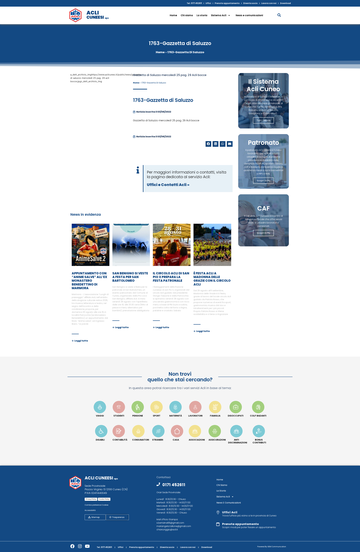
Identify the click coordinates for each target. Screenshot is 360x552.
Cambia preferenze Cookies (96, 505)
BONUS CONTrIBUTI (259, 441)
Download (285, 3)
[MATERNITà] (175, 407)
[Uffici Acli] (218, 512)
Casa (176, 439)
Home (173, 15)
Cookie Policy (104, 499)
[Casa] (177, 431)
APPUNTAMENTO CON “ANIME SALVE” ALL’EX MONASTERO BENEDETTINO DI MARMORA (89, 280)
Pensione (137, 415)
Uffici (208, 3)
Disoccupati (235, 415)
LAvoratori (195, 415)
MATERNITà (175, 415)
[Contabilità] (118, 431)
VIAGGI (100, 415)
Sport (156, 415)
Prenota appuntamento (227, 3)
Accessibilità (90, 510)
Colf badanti (258, 415)
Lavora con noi (268, 3)
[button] (208, 144)
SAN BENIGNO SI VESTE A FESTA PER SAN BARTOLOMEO (130, 277)
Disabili (100, 439)
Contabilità (119, 439)
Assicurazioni (217, 439)
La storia (202, 15)
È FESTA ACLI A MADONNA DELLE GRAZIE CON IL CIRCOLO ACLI (212, 279)
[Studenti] (119, 407)
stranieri (157, 439)
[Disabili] (101, 431)
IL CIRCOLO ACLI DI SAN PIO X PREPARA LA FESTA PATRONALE (171, 277)
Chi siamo (187, 15)
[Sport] (156, 407)
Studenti (118, 415)
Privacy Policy (91, 499)
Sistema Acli (218, 15)
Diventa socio (250, 3)
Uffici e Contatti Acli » (168, 184)
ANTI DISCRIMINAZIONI (237, 441)
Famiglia (215, 415)
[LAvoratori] (195, 407)
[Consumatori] (138, 431)
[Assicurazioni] (215, 431)
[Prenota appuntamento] (218, 524)
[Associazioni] (195, 431)
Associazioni (197, 439)
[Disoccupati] (236, 407)
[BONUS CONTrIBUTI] (259, 431)
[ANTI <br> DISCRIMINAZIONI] (236, 431)
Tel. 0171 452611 (194, 3)
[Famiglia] (215, 407)
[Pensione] (137, 407)
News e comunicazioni (249, 15)
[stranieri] (158, 431)
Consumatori (140, 439)
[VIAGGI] (100, 407)
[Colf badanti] (258, 407)
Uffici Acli (229, 512)
